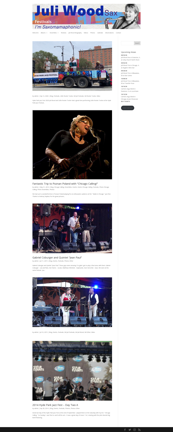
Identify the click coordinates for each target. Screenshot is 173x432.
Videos (86, 33)
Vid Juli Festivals (79, 96)
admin (36, 96)
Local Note (134, 91)
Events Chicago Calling (85, 187)
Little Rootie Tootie (66, 96)
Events (75, 187)
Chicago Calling (59, 187)
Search (137, 43)
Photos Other (68, 261)
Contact (118, 33)
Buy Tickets (125, 101)
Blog (51, 96)
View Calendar (127, 108)
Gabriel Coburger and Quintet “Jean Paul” (57, 257)
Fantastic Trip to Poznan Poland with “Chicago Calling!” (65, 183)
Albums (43, 33)
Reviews (63, 33)
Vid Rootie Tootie (90, 96)
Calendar (100, 33)
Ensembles (53, 33)
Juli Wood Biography (75, 33)
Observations (109, 33)
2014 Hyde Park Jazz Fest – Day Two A (55, 405)
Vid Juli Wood (79, 332)
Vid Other (87, 332)
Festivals (56, 96)
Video (98, 96)
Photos (92, 33)
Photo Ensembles (43, 189)
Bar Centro (128, 75)
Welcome (35, 33)
